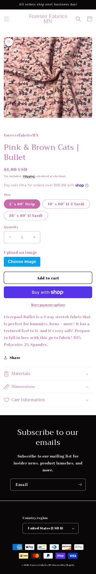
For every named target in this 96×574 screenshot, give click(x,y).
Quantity (11, 227)
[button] (6, 19)
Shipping (29, 176)
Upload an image (20, 252)
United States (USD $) (45, 528)
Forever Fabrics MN (41, 564)
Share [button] (15, 357)
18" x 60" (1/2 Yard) (66, 203)
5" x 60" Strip (22, 203)
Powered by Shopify (63, 564)
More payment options (48, 305)
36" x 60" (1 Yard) (25, 215)
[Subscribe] (80, 485)
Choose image (22, 261)
